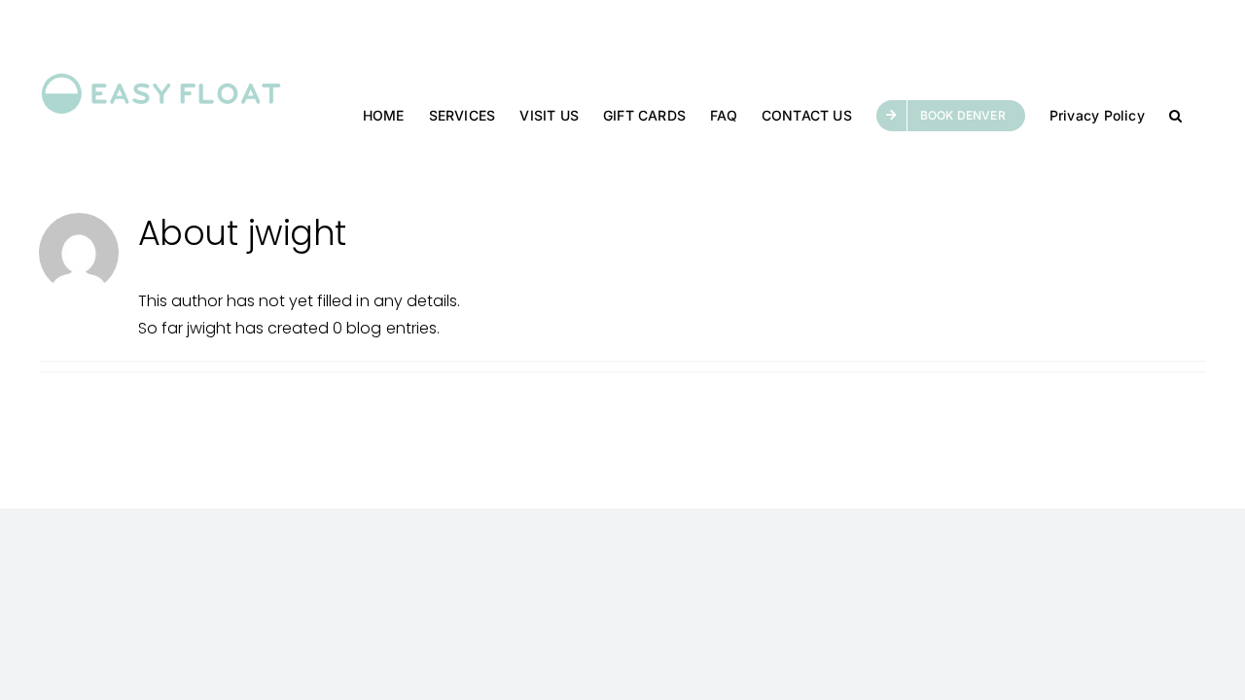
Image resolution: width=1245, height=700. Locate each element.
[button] (1175, 114)
